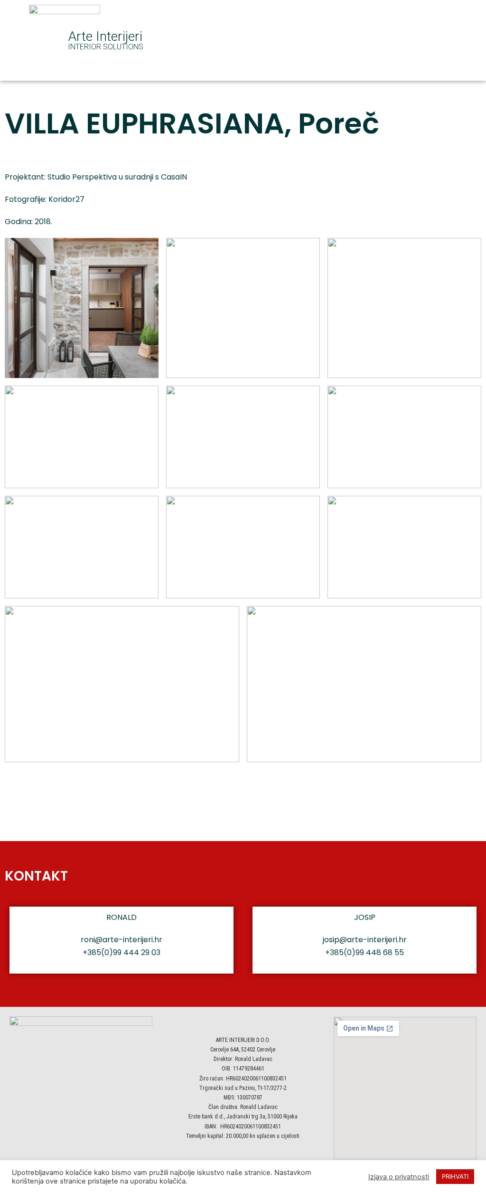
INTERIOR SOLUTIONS (105, 46)
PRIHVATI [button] (455, 1176)
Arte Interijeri (105, 36)
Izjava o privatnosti (398, 1177)
